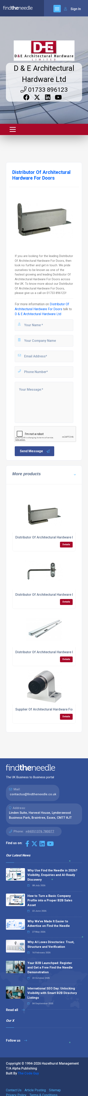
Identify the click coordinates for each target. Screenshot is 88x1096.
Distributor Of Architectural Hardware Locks (48, 652)
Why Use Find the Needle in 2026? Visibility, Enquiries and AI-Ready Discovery (52, 875)
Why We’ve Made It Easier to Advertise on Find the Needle (48, 923)
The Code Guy (28, 1073)
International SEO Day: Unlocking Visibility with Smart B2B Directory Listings (52, 993)
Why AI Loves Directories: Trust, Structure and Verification (50, 944)
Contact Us (13, 1090)
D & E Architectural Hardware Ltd (38, 314)
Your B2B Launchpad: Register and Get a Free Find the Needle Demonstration (50, 967)
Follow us (13, 1040)
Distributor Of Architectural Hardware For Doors (51, 537)
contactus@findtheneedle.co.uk (33, 794)
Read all (12, 1010)
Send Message (31, 451)
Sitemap (55, 1090)
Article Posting (35, 1090)
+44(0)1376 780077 (39, 831)
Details (66, 544)
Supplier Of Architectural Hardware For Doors (49, 709)
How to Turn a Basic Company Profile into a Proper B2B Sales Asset (49, 900)
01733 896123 (47, 89)
